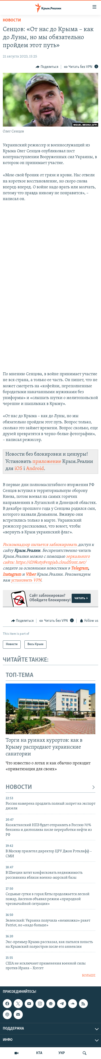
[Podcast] (7, 1014)
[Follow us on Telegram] (61, 1003)
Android (35, 468)
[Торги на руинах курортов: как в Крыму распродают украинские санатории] (50, 709)
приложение (46, 461)
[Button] (47, 67)
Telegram (79, 568)
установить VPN (26, 580)
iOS (18, 468)
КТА (39, 1053)
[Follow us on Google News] (50, 1003)
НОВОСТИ (19, 787)
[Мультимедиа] (16, 1053)
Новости (12, 20)
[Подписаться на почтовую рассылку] (18, 1014)
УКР (61, 1053)
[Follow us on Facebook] (7, 1003)
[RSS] (83, 1003)
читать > (81, 598)
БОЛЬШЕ (88, 975)
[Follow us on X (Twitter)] (18, 1003)
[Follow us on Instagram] (39, 1003)
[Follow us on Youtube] (29, 1003)
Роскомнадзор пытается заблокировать (40, 545)
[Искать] (85, 1053)
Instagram (12, 575)
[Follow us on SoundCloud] (72, 1003)
